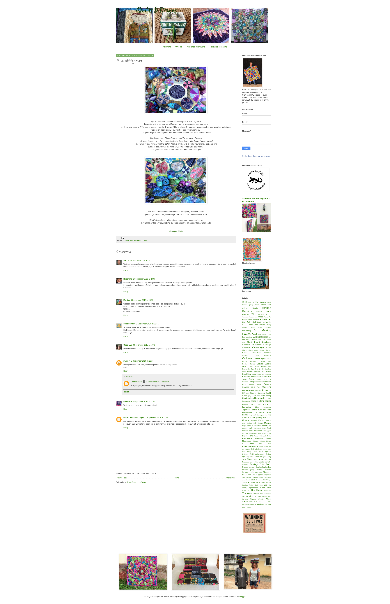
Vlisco (251, 496)
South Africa (246, 477)
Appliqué (126, 240)
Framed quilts (255, 384)
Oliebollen (257, 428)
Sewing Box (266, 467)
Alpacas (261, 314)
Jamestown (267, 407)
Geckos (258, 390)
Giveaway (261, 393)
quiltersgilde (259, 454)
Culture (252, 364)
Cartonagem (246, 347)
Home (176, 478)
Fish (263, 382)
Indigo (252, 404)
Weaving (253, 499)
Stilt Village (267, 480)
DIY (256, 369)
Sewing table (248, 472)
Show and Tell (248, 475)
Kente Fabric (265, 412)
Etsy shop (251, 374)
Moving (267, 423)
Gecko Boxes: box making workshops (256, 156)
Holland (260, 401)
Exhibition (246, 377)
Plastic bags (263, 446)
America (245, 317)
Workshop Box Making (196, 47)
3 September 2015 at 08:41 (147, 324)
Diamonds (246, 369)
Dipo (252, 369)
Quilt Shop (246, 452)
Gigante (253, 393)
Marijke (126, 300)
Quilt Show (258, 452)
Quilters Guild (248, 454)
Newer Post (121, 478)
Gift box (245, 393)
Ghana (266, 390)
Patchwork (247, 438)
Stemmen (259, 480)
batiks (268, 322)
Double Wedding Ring (256, 371)
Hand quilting (248, 398)
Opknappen (267, 431)
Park (251, 436)
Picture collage (259, 441)
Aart (125, 260)
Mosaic (260, 423)
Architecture (254, 319)
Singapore (267, 475)
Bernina (262, 325)
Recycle (258, 457)
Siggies (259, 475)
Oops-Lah (127, 345)
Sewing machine (264, 470)
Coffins (256, 355)
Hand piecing (266, 396)
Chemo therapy (265, 350)
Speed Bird (263, 477)
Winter (256, 502)
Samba (261, 462)
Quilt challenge (256, 449)
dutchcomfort (129, 324)
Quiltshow (250, 457)
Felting (251, 382)
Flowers (268, 382)
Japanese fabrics (249, 410)
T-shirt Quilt (253, 485)
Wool (252, 504)
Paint (269, 433)
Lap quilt (253, 415)
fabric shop (256, 377)
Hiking (253, 401)
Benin (256, 325)
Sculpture (252, 467)
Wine (251, 502)
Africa (257, 305)
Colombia (267, 355)
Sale (256, 462)
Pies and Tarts (135, 240)
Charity (244, 350)
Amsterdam (253, 317)
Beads (250, 325)
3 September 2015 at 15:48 (157, 382)
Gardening (266, 387)
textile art (246, 490)
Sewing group (248, 470)
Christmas (256, 352)
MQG (244, 426)
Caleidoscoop (256, 339)
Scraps (245, 467)
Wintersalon (263, 502)
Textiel (262, 488)
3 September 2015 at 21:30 (144, 402)
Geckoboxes (136, 382)
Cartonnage (258, 347)
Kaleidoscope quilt (249, 412)
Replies (129, 376)
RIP (262, 459)
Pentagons (259, 438)
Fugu (259, 387)
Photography (247, 441)
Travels (247, 493)
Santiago (254, 464)
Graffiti (268, 393)
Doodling (268, 369)
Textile (268, 487)
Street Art (246, 482)
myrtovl (126, 361)
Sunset (268, 482)
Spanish (255, 477)
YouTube (268, 504)
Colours (247, 358)
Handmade (259, 398)
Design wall (266, 366)
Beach (244, 325)
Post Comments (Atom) (136, 482)
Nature (265, 426)
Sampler (268, 462)
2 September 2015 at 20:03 (144, 279)
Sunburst (262, 482)
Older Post (230, 478)
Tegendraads (253, 487)
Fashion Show (261, 379)
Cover (269, 359)
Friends (267, 384)
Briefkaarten (262, 334)
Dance (257, 366)
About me (167, 47)
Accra (263, 302)
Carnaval (258, 345)
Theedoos (267, 490)
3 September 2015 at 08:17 (142, 300)
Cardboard (266, 342)
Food (244, 384)
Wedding (261, 499)
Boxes (246, 334)
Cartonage (267, 345)
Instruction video (250, 407)
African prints (263, 311)
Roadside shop (248, 462)
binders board (248, 327)
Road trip (267, 459)
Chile (244, 352)
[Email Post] (123, 238)
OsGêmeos (253, 433)
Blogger (242, 597)
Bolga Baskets (264, 327)
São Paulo (265, 464)
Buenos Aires (247, 337)
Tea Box (263, 485)
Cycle (251, 366)
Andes (260, 317)
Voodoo (258, 496)
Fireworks (257, 382)
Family (251, 379)
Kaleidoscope (264, 409)
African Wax (249, 314)
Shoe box (258, 472)
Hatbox (268, 398)
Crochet (262, 361)
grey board (252, 396)
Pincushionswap (250, 446)
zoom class (246, 507)
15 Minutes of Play (250, 302)
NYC (250, 428)
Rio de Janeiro (253, 459)
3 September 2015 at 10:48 (144, 345)
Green (244, 396)
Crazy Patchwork (249, 361)
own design (262, 433)
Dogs (261, 369)
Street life (254, 482)
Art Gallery (264, 319)
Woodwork (246, 504)
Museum (250, 426)
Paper (244, 436)
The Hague (257, 490)
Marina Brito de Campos (133, 418)
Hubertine (127, 279)
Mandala (254, 420)
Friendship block (248, 387)
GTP (258, 396)
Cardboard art (248, 345)
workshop (259, 504)
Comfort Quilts (260, 359)
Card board (253, 342)
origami (245, 433)
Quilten (268, 452)
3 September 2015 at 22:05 (156, 418)
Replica (263, 457)
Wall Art (264, 496)
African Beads (250, 308)
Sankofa (245, 464)
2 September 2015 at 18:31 (139, 260)
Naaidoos (257, 426)
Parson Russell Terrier (262, 436)
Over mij (178, 47)
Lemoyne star (262, 415)
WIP (269, 502)
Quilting (144, 240)
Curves (260, 364)
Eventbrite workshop (264, 374)
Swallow (245, 485)
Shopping (267, 472)
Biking (268, 325)
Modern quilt (251, 423)
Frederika (127, 402)
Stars (253, 480)
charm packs (253, 350)
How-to (245, 404)
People (268, 438)
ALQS (268, 314)
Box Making (262, 330)
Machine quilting (255, 418)
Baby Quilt (251, 322)
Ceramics (268, 347)
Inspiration (264, 404)
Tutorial (256, 494)
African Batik (266, 305)
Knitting (245, 415)
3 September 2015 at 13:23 (142, 361)
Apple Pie (267, 317)
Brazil (254, 334)
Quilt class (267, 449)
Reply (125, 270)
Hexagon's (246, 401)
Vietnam (245, 496)
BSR (269, 334)
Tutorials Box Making (218, 47)
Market (261, 420)
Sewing (259, 467)
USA (261, 494)
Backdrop (260, 322)
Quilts (244, 457)
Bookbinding (246, 331)
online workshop (255, 431)
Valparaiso (267, 494)
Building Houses (260, 337)
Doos (244, 371)
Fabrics (264, 377)
